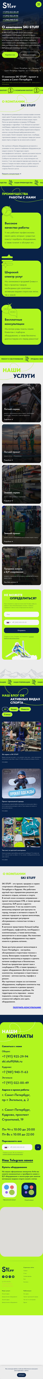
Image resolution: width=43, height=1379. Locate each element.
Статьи (7, 714)
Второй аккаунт (29, 1200)
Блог (25, 1279)
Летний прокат (12, 451)
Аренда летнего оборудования (9, 1296)
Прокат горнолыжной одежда (31, 1296)
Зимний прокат (12, 533)
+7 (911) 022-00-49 (11, 12)
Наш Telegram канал (17, 1160)
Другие (25, 1302)
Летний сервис (12, 409)
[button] (30, 55)
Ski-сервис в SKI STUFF (10, 754)
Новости (25, 709)
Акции (14, 709)
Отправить (22, 630)
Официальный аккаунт (9, 1200)
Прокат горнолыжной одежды (13, 801)
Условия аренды (27, 1276)
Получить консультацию (10, 174)
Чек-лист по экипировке (30, 1299)
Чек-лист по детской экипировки (14, 850)
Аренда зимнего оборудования (9, 1302)
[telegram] (10, 1276)
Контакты (26, 1282)
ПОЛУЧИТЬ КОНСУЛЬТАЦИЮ (27, 1007)
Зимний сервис (12, 492)
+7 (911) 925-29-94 (10, 16)
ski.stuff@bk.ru (12, 1061)
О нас (25, 1273)
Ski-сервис (26, 1294)
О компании (12, 27)
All (5, 709)
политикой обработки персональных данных (13, 1154)
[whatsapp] (6, 1276)
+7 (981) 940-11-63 (10, 20)
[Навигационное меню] (38, 4)
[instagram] (13, 1276)
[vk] (3, 1276)
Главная (25, 1270)
